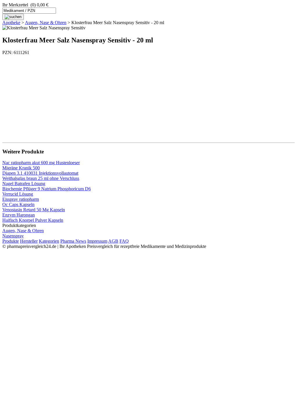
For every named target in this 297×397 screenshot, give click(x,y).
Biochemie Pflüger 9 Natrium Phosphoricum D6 (46, 188)
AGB (113, 241)
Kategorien (49, 241)
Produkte (10, 241)
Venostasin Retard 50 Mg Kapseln (33, 209)
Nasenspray (13, 235)
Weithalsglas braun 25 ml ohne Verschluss (40, 178)
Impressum (97, 241)
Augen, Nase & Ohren (45, 22)
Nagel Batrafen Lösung (23, 183)
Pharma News (73, 241)
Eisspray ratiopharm (20, 199)
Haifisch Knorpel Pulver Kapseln (32, 220)
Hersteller (29, 241)
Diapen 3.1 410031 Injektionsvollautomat (40, 173)
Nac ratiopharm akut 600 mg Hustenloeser (41, 162)
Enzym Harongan (18, 214)
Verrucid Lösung (17, 194)
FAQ (124, 241)
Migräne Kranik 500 (21, 167)
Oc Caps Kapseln (18, 204)
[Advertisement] (148, 96)
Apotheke (11, 22)
